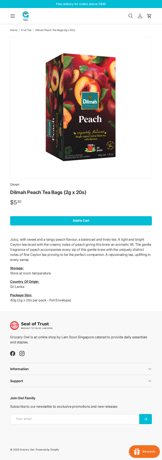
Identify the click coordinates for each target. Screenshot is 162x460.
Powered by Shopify (47, 449)
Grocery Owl (27, 449)
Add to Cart (81, 221)
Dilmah (14, 184)
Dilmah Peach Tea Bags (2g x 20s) (55, 30)
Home (13, 30)
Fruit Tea (26, 30)
